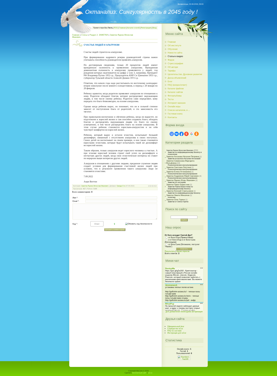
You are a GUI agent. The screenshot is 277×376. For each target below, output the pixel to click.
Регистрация (146, 28)
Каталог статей (133, 28)
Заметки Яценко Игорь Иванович (180, 180)
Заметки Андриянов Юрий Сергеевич (182, 176)
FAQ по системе (174, 331)
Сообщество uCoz (175, 328)
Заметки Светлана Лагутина (178, 167)
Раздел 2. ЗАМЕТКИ (99, 35)
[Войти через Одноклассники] (196, 134)
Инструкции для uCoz (176, 333)
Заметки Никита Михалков (177, 195)
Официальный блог (175, 326)
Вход (154, 28)
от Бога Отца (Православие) (180, 237)
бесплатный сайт (139, 373)
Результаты (170, 251)
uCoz (150, 373)
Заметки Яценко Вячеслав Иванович (94, 186)
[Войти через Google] (191, 134)
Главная (122, 28)
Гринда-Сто (121, 186)
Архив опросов (182, 251)
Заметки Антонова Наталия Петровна (182, 156)
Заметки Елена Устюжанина (178, 172)
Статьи (84, 35)
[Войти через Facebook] (181, 134)
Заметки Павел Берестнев (177, 185)
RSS (116, 28)
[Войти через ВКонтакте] (176, 134)
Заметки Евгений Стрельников (179, 191)
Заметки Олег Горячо (175, 200)
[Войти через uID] (172, 134)
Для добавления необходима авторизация (184, 312)
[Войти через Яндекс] (186, 134)
